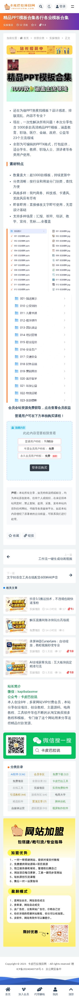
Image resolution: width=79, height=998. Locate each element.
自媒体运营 (18, 809)
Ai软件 (18, 774)
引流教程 (18, 794)
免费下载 (60, 774)
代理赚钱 (39, 994)
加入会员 (23, 994)
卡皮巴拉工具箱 (60, 782)
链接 (30, 535)
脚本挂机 (60, 802)
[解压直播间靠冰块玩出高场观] (16, 625)
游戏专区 (39, 794)
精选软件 (18, 802)
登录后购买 (39, 467)
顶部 (71, 994)
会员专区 (39, 775)
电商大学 (60, 795)
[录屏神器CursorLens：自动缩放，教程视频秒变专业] (16, 647)
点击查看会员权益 (58, 407)
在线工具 (18, 789)
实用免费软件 (60, 789)
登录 (62, 6)
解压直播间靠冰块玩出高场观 (49, 620)
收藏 (15, 535)
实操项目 (8, 25)
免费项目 (35, 630)
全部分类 (39, 38)
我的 (55, 994)
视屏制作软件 (60, 809)
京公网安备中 (53, 969)
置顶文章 (39, 801)
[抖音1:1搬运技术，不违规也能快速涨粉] (16, 604)
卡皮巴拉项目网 (37, 964)
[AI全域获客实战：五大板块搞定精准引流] (16, 668)
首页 (26, 38)
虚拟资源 (39, 808)
